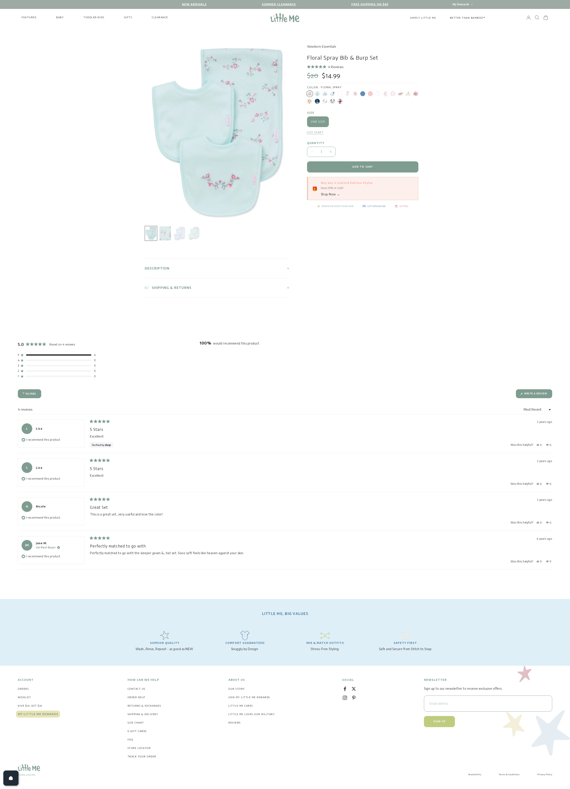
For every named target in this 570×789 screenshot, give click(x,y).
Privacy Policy (544, 774)
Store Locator (139, 748)
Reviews (234, 723)
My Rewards (460, 4)
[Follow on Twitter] (353, 689)
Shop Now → (330, 194)
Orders (23, 689)
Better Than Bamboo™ (468, 18)
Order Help (136, 697)
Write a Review (537, 394)
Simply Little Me (423, 18)
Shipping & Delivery (143, 714)
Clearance (160, 17)
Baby (60, 17)
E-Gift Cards (137, 731)
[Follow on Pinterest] (353, 697)
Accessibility (474, 774)
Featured (29, 17)
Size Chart (136, 723)
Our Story (236, 689)
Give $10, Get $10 (30, 706)
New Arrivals (194, 4)
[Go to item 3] (179, 233)
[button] (325, 67)
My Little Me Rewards (38, 714)
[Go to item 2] (165, 233)
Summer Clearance (279, 4)
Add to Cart (362, 167)
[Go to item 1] (151, 233)
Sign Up (439, 721)
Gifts (128, 17)
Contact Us (136, 689)
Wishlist (24, 697)
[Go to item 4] (193, 233)
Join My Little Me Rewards (249, 697)
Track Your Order (142, 757)
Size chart (315, 132)
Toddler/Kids (93, 17)
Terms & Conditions (509, 774)
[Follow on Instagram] (345, 697)
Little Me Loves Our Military (251, 714)
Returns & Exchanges (144, 706)
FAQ (130, 740)
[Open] (10, 778)
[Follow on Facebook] (345, 689)
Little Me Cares (240, 706)
